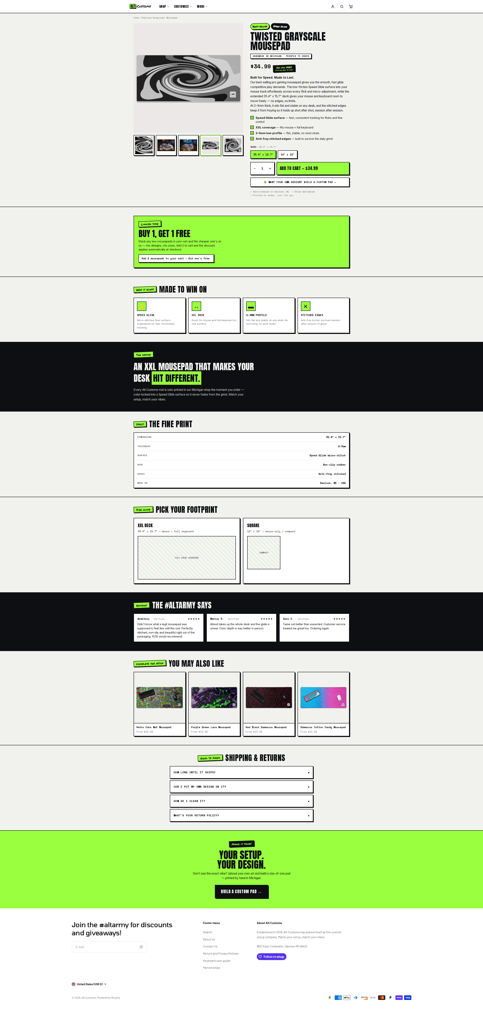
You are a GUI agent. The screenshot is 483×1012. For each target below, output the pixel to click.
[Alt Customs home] (140, 6)
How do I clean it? (189, 801)
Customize (181, 6)
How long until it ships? (195, 772)
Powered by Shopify (108, 997)
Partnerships (211, 967)
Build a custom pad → (241, 891)
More (200, 6)
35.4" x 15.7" (263, 154)
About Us (209, 939)
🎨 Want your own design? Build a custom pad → (300, 182)
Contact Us (210, 946)
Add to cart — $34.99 (299, 168)
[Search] (342, 6)
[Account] (333, 6)
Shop (162, 6)
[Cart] (351, 6)
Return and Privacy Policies (221, 953)
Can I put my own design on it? (200, 787)
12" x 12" (287, 154)
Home (136, 17)
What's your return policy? (196, 815)
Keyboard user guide (216, 960)
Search (207, 932)
